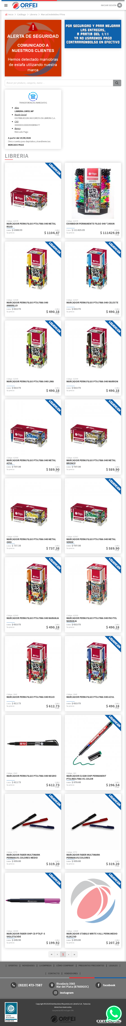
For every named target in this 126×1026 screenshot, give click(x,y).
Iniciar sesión (108, 5)
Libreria (33, 14)
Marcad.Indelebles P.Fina (53, 14)
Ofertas (13, 965)
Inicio (10, 14)
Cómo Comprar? (65, 965)
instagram (67, 993)
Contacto (54, 973)
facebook (109, 985)
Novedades (28, 965)
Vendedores (71, 973)
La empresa (45, 965)
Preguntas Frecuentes (91, 965)
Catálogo (21, 14)
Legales (113, 965)
